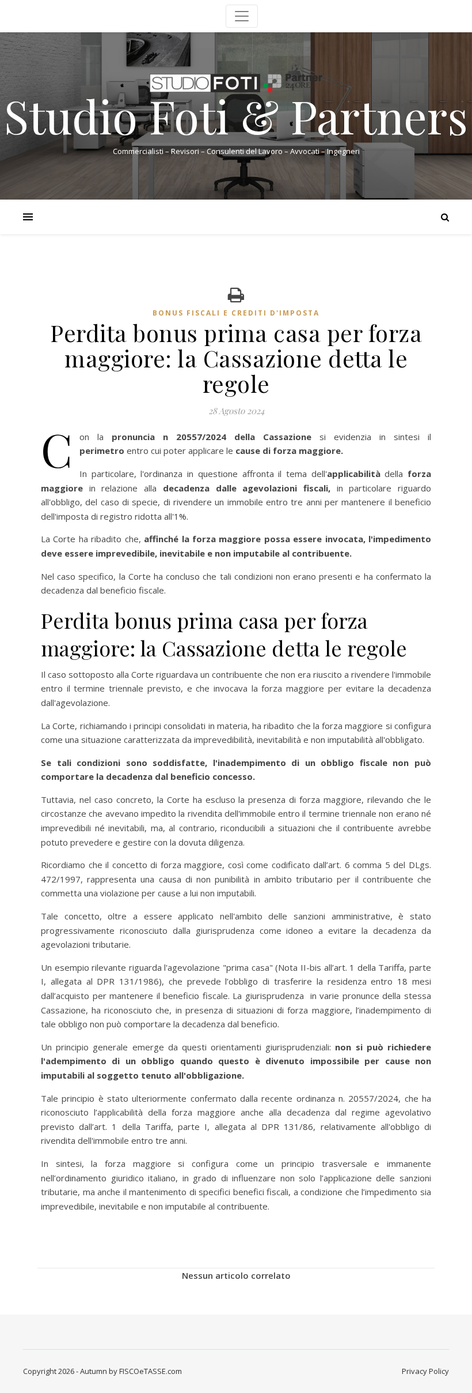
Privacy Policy (425, 1371)
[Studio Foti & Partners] (236, 83)
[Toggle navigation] (242, 16)
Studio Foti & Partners (236, 115)
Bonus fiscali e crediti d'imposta (236, 313)
